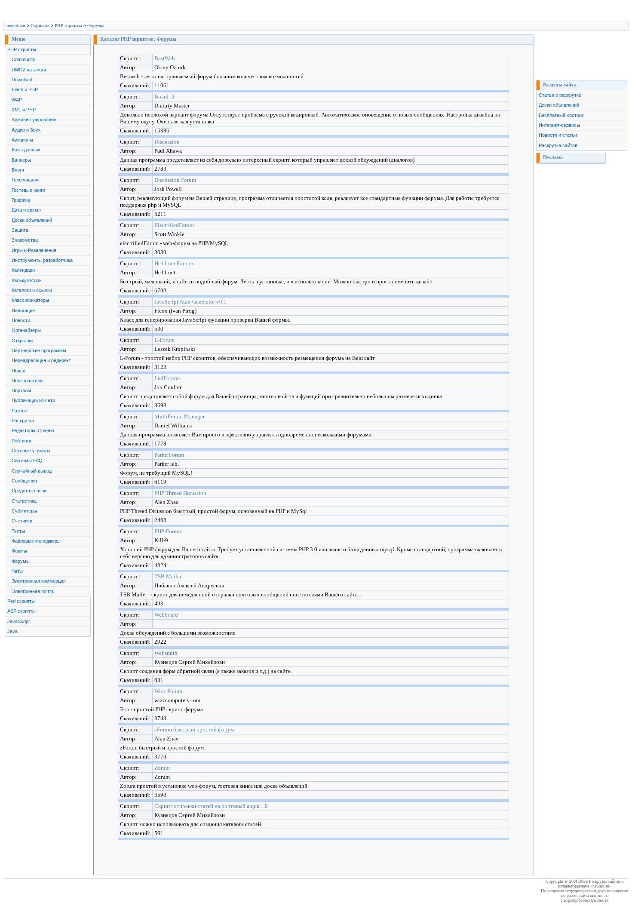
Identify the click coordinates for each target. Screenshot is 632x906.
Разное (19, 410)
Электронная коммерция (39, 581)
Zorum (162, 768)
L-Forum (164, 340)
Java (12, 631)
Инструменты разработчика (42, 260)
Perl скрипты (21, 601)
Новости (21, 320)
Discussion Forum (175, 180)
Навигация (23, 310)
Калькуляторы (27, 280)
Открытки (22, 340)
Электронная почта (33, 591)
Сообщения (24, 480)
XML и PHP (24, 109)
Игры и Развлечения (34, 250)
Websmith (166, 653)
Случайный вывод (32, 470)
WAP (17, 99)
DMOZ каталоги (29, 69)
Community (23, 59)
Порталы (21, 390)
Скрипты (40, 25)
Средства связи (29, 490)
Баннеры (21, 160)
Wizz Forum (168, 691)
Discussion (167, 141)
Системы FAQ (27, 460)
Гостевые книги (28, 190)
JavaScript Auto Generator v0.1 (190, 301)
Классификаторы (30, 300)
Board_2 (164, 96)
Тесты (18, 531)
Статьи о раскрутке (560, 95)
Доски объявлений (32, 220)
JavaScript (18, 621)
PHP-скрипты (68, 25)
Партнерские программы (39, 350)
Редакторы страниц (33, 430)
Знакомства (25, 240)
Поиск (18, 370)
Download (22, 79)
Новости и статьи (558, 135)
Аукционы (22, 139)
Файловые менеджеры (36, 541)
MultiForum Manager (179, 416)
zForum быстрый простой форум (194, 729)
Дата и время (26, 209)
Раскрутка (23, 420)
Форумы (95, 25)
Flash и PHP (25, 89)
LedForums (167, 378)
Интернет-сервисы (559, 125)
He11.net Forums (174, 263)
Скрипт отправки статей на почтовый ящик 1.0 (211, 806)
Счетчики (22, 520)
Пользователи (27, 380)
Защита (20, 230)
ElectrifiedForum (174, 225)
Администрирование (34, 119)
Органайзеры (26, 330)
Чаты (17, 571)
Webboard (166, 614)
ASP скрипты (21, 611)
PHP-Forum (167, 531)
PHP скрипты (21, 49)
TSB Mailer (167, 576)
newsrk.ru (15, 25)
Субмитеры (24, 510)
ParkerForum (169, 454)
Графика (21, 200)
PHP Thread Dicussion (180, 493)
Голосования (26, 179)
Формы (19, 550)
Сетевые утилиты (31, 450)
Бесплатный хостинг (561, 115)
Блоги (18, 169)
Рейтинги (21, 440)
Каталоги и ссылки (32, 290)
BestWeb (164, 58)
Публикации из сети (33, 400)
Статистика (24, 501)
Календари (23, 270)
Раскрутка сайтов (558, 145)
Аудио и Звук (26, 129)
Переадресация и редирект (41, 360)
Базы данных (26, 149)
